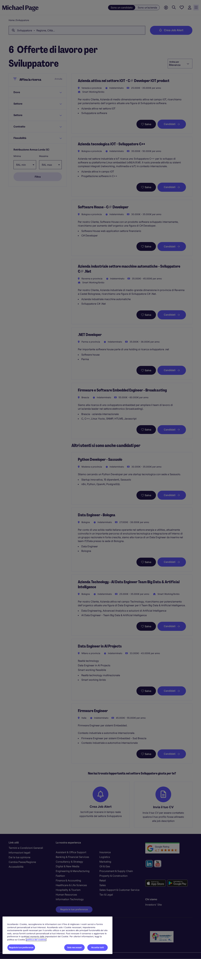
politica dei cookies (36, 939)
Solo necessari (74, 947)
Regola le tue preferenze (21, 947)
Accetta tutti (97, 947)
